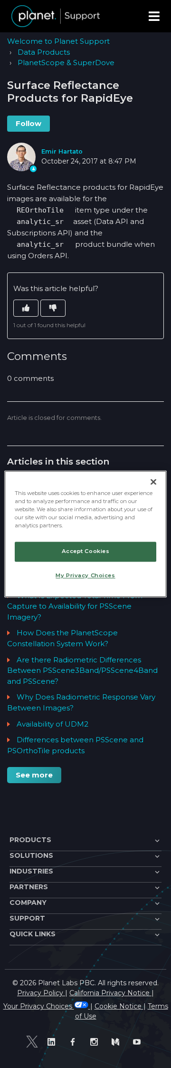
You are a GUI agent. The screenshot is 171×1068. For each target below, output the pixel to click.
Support (27, 918)
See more (34, 774)
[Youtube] (139, 1041)
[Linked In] (53, 1041)
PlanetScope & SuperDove (66, 62)
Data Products (44, 52)
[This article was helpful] (25, 308)
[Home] (55, 16)
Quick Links (33, 934)
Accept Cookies (86, 551)
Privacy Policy (41, 993)
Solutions (31, 855)
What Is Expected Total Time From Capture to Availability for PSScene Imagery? (74, 606)
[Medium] (118, 1041)
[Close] (153, 481)
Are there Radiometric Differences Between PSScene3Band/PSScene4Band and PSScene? (82, 670)
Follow (28, 123)
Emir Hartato (62, 151)
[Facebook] (75, 1041)
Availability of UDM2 (52, 723)
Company (28, 902)
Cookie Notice (119, 1006)
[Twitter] (32, 1041)
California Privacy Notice (110, 993)
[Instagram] (96, 1041)
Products (30, 839)
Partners (29, 887)
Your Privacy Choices (38, 1006)
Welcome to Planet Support (58, 41)
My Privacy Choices (85, 576)
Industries (31, 871)
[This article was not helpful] (53, 308)
